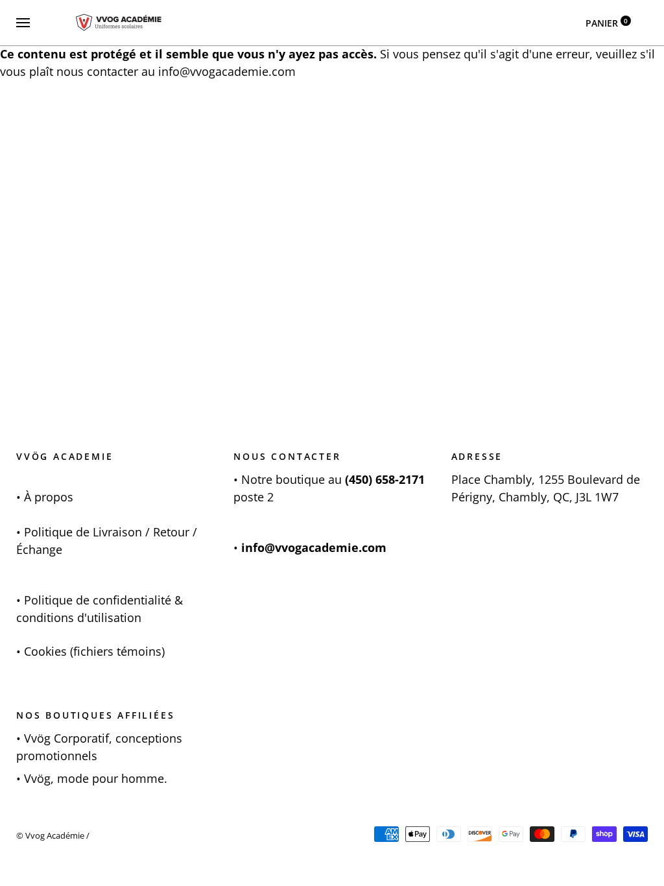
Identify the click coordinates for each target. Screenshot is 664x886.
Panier (607, 23)
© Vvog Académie (50, 835)
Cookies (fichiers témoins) (94, 651)
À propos (48, 497)
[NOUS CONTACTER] (239, 479)
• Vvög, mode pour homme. (91, 778)
